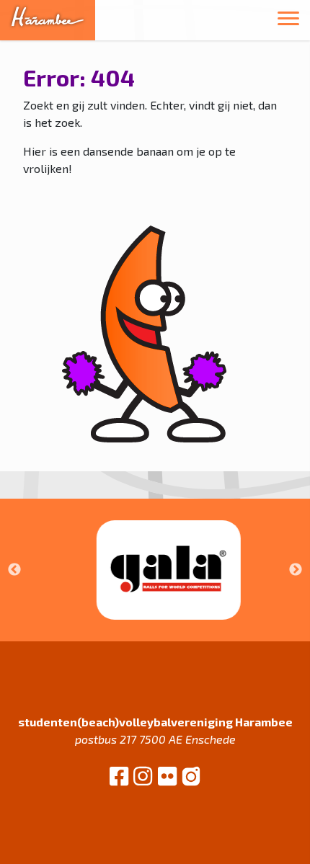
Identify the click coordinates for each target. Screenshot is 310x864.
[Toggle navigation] (288, 20)
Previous (14, 570)
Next (295, 570)
